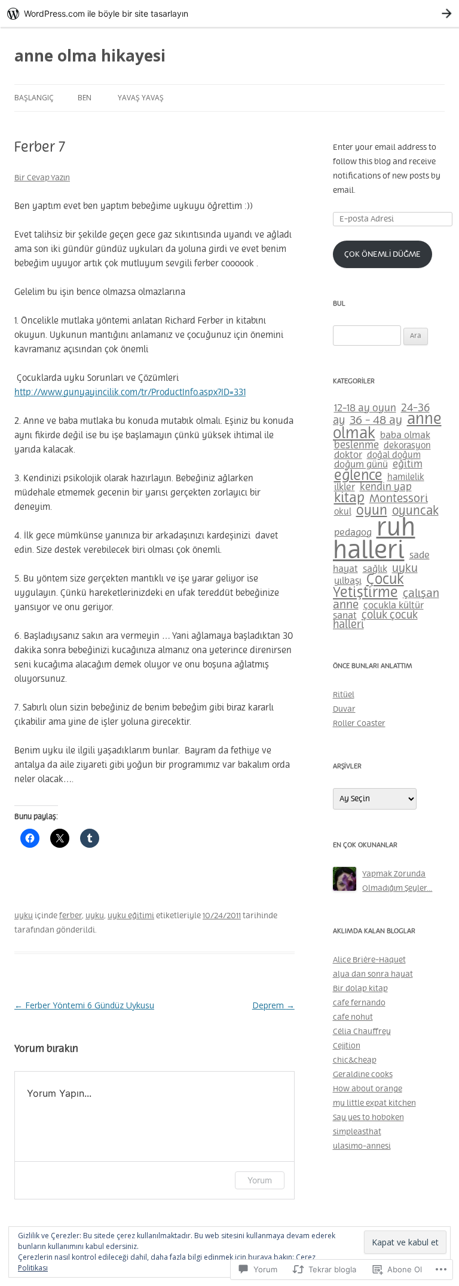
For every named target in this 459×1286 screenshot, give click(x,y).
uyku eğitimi (131, 915)
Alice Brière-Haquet (369, 960)
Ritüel (343, 695)
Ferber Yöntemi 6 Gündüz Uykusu (84, 1005)
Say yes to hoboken (368, 1117)
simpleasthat (357, 1132)
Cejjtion (346, 1046)
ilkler (344, 487)
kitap (349, 498)
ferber (70, 915)
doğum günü (361, 465)
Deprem (273, 1005)
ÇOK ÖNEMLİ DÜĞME (382, 254)
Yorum (259, 1180)
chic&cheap (355, 1060)
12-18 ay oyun (365, 409)
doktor (348, 455)
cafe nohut (353, 1017)
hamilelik (405, 478)
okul (342, 512)
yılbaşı (348, 581)
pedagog (353, 533)
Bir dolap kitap (360, 988)
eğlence (358, 476)
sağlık (375, 569)
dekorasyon (407, 445)
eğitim (408, 464)
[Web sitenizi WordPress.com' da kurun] (229, 13)
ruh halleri (374, 540)
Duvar (344, 709)
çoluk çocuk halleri (375, 620)
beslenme (356, 446)
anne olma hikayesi (90, 55)
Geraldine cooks (363, 1074)
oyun (371, 511)
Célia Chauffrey (362, 1031)
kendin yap (386, 487)
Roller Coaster (359, 723)
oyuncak (415, 511)
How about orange (367, 1089)
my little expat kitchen (374, 1103)
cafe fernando (359, 1003)
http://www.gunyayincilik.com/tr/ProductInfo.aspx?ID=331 (130, 393)
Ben (84, 98)
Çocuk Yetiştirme (368, 586)
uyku (23, 915)
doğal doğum (394, 456)
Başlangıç (34, 98)
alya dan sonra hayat (373, 974)
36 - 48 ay (376, 421)
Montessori (398, 499)
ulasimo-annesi (362, 1146)
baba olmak (405, 435)
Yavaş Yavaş (141, 98)
